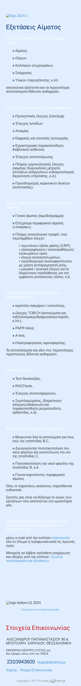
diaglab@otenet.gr (51, 662)
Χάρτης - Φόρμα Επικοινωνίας (29, 670)
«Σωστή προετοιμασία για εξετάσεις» (34, 559)
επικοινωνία (60, 538)
